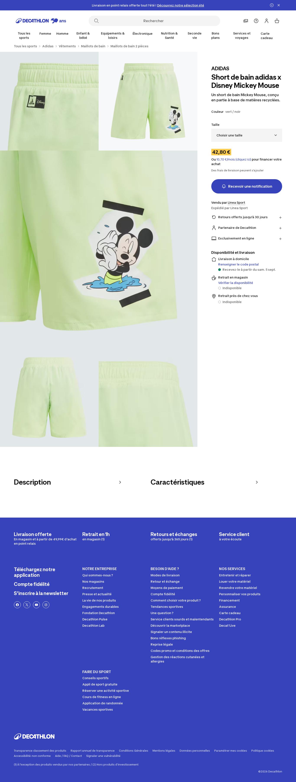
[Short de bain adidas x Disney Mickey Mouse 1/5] (148, 101)
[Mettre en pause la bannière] (271, 5)
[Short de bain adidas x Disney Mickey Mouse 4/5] (49, 397)
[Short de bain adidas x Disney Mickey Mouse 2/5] (49, 101)
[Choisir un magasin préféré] (246, 21)
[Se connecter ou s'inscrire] (266, 21)
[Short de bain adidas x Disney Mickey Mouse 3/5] (98, 249)
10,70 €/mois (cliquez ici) (233, 159)
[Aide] (256, 21)
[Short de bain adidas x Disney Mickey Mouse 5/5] (148, 397)
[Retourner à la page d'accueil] (41, 20)
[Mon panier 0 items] (277, 21)
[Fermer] (278, 5)
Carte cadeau (267, 36)
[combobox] (246, 135)
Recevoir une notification (250, 186)
